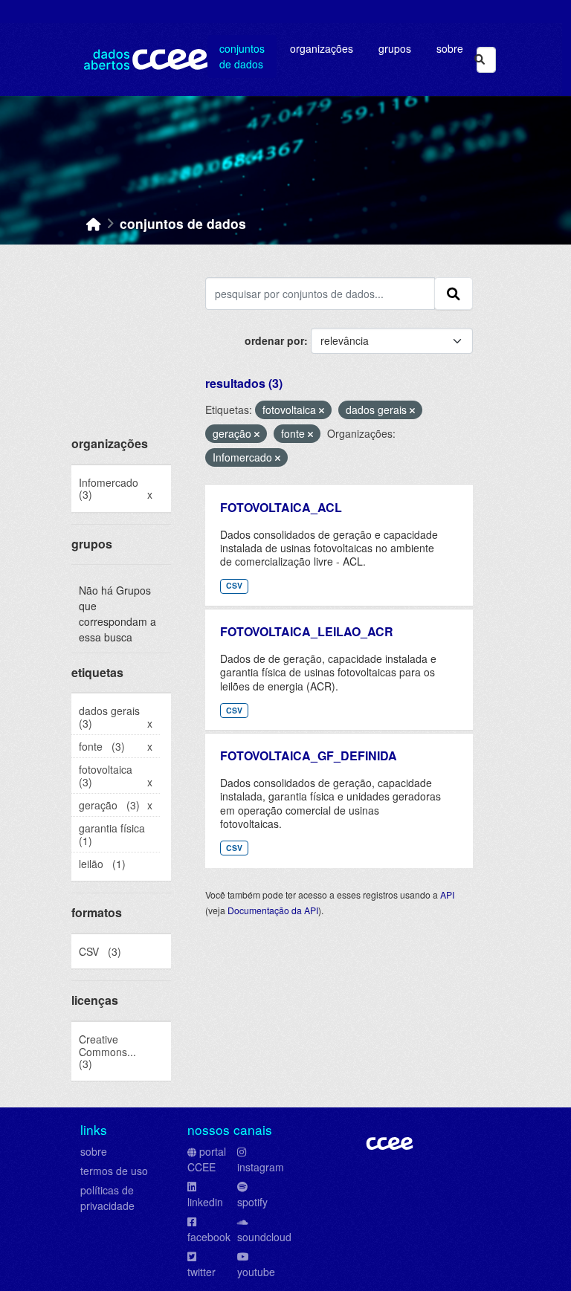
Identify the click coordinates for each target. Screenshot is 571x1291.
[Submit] (479, 60)
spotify (252, 1201)
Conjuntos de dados (242, 56)
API (447, 894)
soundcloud (264, 1236)
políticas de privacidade (107, 1197)
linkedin (205, 1201)
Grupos (394, 48)
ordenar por (274, 340)
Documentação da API (273, 910)
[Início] (93, 223)
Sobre (449, 48)
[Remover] (321, 410)
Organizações (321, 48)
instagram (260, 1166)
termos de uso (114, 1170)
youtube (256, 1271)
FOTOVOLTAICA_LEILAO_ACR (306, 631)
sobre (93, 1151)
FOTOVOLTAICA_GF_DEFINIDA (308, 755)
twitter (201, 1271)
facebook (208, 1236)
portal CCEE (206, 1159)
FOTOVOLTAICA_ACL (281, 507)
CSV (234, 585)
